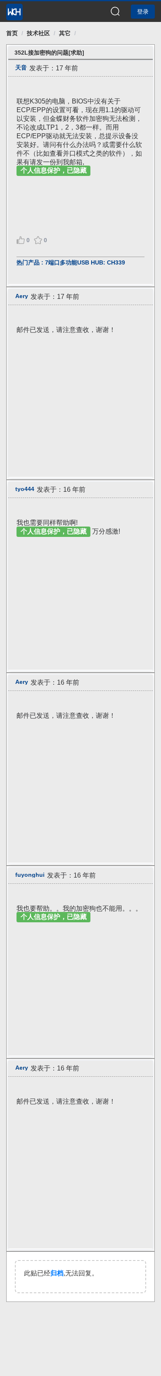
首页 (12, 33)
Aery (21, 296)
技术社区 (38, 33)
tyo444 (24, 489)
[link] (12, 33)
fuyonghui (30, 875)
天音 (21, 67)
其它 (65, 33)
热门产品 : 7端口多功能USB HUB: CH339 (71, 262)
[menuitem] (14, 9)
